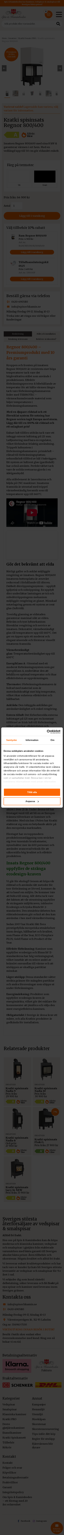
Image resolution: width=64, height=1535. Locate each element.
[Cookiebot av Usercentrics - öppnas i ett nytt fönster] (46, 732)
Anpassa (30, 801)
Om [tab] (52, 740)
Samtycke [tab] (11, 740)
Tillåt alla (32, 792)
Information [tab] (32, 740)
